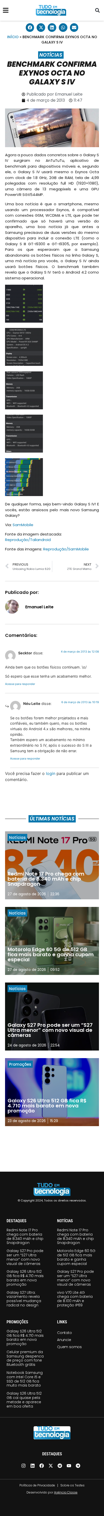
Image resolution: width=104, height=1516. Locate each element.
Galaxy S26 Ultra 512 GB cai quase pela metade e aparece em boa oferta (24, 1400)
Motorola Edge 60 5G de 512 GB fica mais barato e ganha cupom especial (76, 1257)
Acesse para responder (20, 684)
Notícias (50, 55)
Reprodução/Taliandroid (28, 539)
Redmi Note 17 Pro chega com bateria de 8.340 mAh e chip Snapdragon (25, 1236)
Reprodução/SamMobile (66, 549)
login (50, 773)
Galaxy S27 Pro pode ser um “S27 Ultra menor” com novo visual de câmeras (25, 1257)
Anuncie (64, 1339)
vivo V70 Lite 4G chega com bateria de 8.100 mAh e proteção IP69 (75, 1299)
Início (13, 36)
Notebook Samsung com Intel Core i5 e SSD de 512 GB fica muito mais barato (25, 1379)
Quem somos (69, 1346)
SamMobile (23, 524)
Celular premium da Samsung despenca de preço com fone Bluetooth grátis (25, 1358)
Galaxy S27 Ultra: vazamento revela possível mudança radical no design (24, 1299)
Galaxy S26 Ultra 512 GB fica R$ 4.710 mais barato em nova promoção (25, 1278)
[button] (97, 10)
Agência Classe (65, 1492)
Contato (64, 1332)
